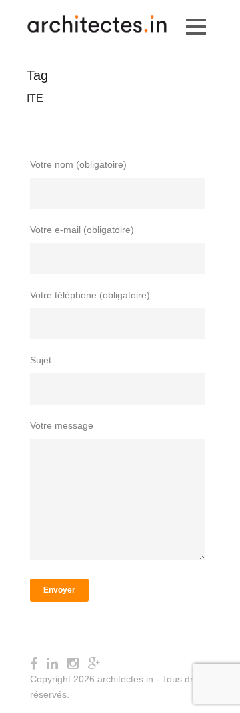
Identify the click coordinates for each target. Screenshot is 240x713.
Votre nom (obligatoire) (78, 164)
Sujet (40, 359)
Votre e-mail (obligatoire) (82, 229)
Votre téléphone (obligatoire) (90, 295)
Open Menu (195, 26)
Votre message (61, 425)
